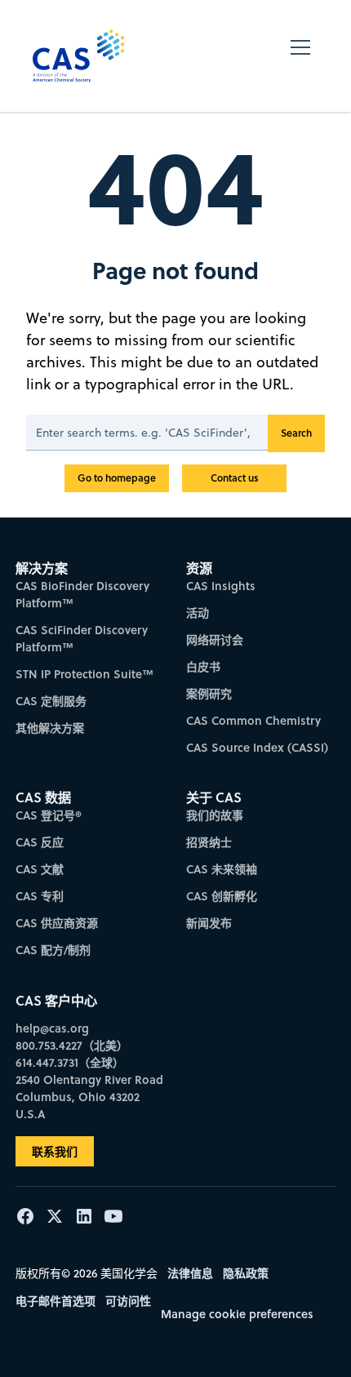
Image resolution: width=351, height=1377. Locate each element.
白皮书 (203, 666)
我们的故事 (214, 815)
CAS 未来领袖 (221, 868)
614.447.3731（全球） (70, 1062)
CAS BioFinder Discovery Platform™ (82, 594)
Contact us (235, 478)
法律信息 (190, 1272)
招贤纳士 (209, 842)
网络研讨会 (214, 639)
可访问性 (128, 1300)
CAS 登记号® (49, 815)
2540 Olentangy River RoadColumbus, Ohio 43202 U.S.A (89, 1096)
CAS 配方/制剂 (53, 949)
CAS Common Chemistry (253, 720)
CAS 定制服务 (51, 700)
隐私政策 (246, 1272)
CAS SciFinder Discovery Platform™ (82, 638)
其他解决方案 (50, 727)
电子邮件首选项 (56, 1300)
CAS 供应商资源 (57, 922)
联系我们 (55, 1151)
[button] (300, 55)
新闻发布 (209, 922)
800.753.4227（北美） (72, 1045)
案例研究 (209, 693)
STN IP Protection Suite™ (84, 673)
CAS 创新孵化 (221, 895)
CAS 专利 (40, 895)
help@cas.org (52, 1028)
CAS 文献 (40, 868)
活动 (197, 612)
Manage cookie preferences (237, 1313)
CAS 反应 (40, 842)
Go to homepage (117, 478)
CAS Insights (220, 585)
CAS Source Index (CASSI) (257, 747)
